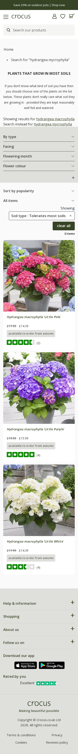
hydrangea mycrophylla (53, 124)
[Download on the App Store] (26, 665)
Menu (5, 16)
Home (8, 49)
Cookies (21, 742)
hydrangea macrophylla (55, 119)
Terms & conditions (21, 735)
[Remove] (69, 215)
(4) (38, 455)
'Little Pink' (34, 317)
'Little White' (35, 541)
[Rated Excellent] (47, 683)
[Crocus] (39, 707)
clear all (63, 225)
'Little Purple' (36, 429)
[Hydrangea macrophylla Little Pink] (39, 276)
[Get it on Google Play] (52, 665)
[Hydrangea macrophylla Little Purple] (39, 388)
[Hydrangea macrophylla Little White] (39, 500)
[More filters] (73, 178)
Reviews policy (57, 742)
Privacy (57, 735)
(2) (38, 343)
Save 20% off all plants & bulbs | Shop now (39, 5)
